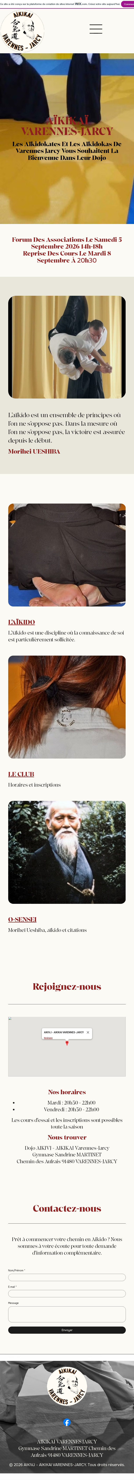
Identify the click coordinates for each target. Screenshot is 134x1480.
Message (13, 1303)
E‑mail (12, 1286)
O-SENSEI (22, 919)
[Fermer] (88, 1032)
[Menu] (95, 29)
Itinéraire (48, 1038)
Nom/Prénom (16, 1270)
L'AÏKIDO (21, 622)
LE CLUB (21, 774)
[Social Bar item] (67, 1422)
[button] (67, 1044)
